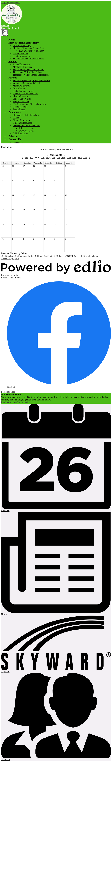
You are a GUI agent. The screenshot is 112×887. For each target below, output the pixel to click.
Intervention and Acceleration (26, 125)
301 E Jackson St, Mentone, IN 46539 (18, 256)
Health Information (21, 56)
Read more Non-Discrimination (15, 402)
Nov (80, 157)
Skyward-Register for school (26, 115)
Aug (63, 157)
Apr (42, 157)
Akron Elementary (21, 64)
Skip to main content (10, 2)
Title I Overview (26, 128)
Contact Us (18, 142)
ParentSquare (19, 109)
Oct (74, 157)
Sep (69, 157)
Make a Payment (20, 96)
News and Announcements (25, 93)
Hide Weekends (47, 149)
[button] (23, 42)
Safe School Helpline (88, 256)
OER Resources (20, 133)
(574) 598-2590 (51, 256)
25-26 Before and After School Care (29, 104)
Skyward (5, 671)
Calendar (5, 510)
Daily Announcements (23, 91)
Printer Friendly (64, 149)
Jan (26, 157)
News (4, 614)
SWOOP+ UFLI (26, 130)
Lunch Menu (19, 88)
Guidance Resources (22, 123)
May (48, 157)
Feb (31, 157)
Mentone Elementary (22, 67)
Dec (85, 157)
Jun (53, 157)
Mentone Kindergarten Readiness (28, 58)
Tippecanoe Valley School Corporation (31, 75)
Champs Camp (20, 106)
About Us (5, 759)
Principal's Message (22, 45)
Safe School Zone (21, 101)
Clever (16, 117)
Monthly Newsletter (22, 85)
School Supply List (21, 99)
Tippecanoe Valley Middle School (28, 69)
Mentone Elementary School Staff (28, 48)
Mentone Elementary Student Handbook (31, 80)
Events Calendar (20, 53)
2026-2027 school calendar (31, 51)
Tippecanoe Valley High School (27, 72)
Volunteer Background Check (26, 83)
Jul (58, 157)
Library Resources (21, 120)
